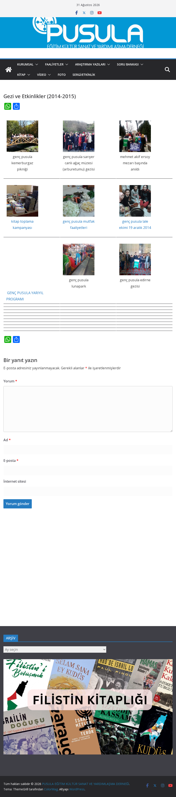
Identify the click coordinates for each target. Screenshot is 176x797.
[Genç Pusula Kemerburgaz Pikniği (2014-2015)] (22, 136)
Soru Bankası (128, 64)
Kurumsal (25, 64)
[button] (35, 64)
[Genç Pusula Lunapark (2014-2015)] (79, 259)
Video (41, 75)
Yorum (10, 381)
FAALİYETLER (54, 64)
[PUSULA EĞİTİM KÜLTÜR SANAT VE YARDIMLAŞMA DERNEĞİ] (88, 20)
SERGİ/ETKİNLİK (84, 75)
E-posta (10, 460)
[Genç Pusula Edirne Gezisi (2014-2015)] (135, 259)
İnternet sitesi (14, 481)
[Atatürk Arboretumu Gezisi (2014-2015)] (79, 136)
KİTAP (21, 75)
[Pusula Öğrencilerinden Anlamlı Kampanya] (22, 201)
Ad (7, 440)
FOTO (62, 75)
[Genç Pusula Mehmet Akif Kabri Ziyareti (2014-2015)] (135, 136)
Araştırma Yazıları (90, 64)
